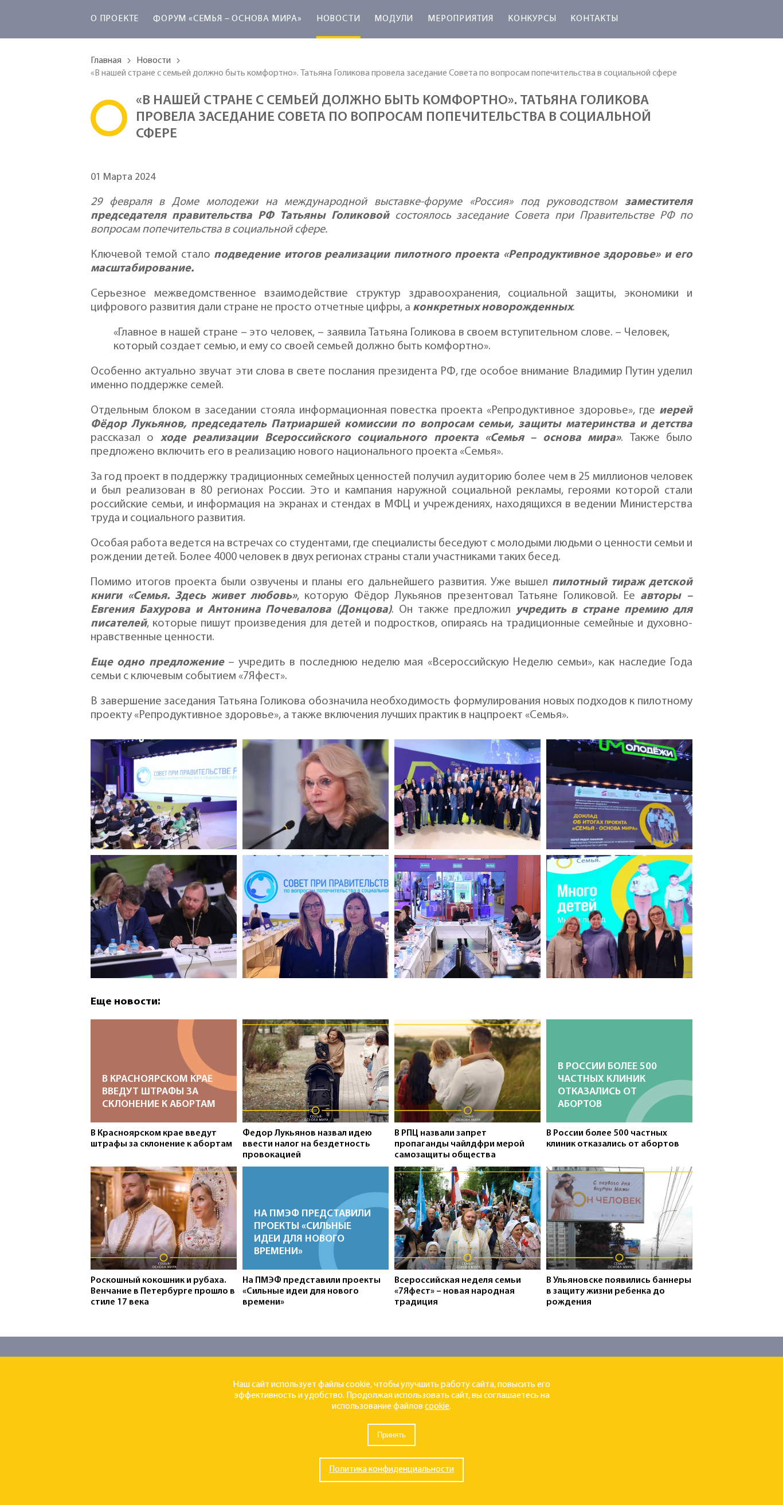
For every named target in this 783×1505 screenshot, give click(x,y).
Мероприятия (461, 18)
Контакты (594, 18)
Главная (106, 60)
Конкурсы (532, 18)
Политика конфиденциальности (391, 1469)
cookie (437, 1406)
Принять (391, 1435)
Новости (338, 18)
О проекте (115, 18)
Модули (393, 18)
